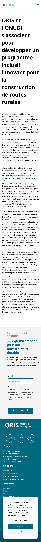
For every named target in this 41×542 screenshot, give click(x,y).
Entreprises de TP (10, 470)
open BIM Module (10, 459)
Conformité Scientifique (12, 496)
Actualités (7, 488)
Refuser (20, 532)
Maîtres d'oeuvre (10, 473)
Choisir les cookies (20, 520)
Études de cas (8, 493)
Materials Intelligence (12, 451)
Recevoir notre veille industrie (20, 411)
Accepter (20, 526)
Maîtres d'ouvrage (10, 476)
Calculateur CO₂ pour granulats (15, 456)
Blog (5, 491)
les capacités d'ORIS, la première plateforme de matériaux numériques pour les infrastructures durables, (20, 181)
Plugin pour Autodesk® (12, 454)
